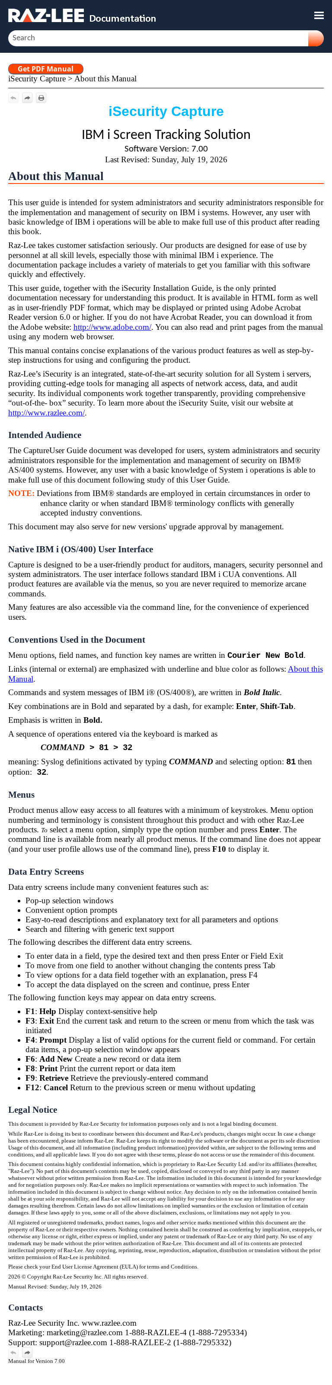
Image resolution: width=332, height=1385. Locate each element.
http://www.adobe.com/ (112, 327)
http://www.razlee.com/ (46, 412)
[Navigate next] (27, 98)
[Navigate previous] (13, 98)
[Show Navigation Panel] (319, 15)
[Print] (41, 98)
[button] (316, 38)
